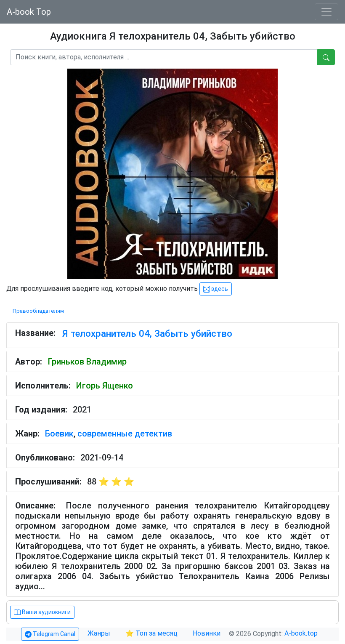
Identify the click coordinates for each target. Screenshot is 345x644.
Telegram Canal (53, 634)
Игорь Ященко (104, 386)
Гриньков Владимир (87, 362)
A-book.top (301, 633)
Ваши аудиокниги (46, 612)
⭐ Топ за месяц (151, 633)
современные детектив (124, 433)
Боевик (59, 433)
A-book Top (29, 12)
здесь (219, 288)
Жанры (100, 633)
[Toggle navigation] (326, 11)
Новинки (206, 633)
